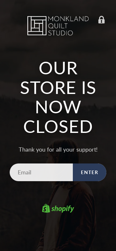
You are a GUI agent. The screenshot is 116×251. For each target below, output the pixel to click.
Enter (89, 172)
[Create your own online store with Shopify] (58, 209)
